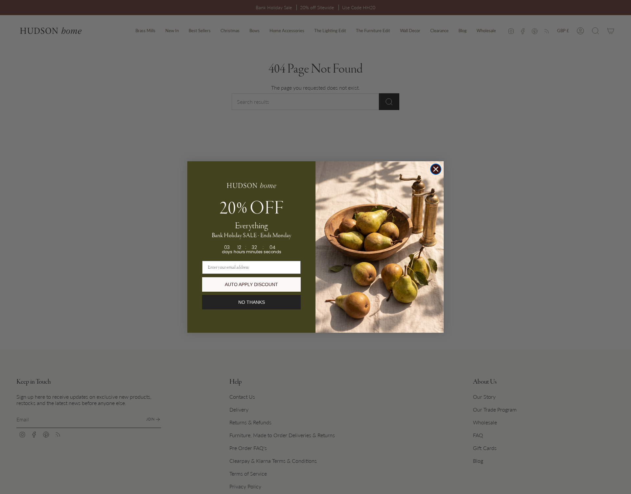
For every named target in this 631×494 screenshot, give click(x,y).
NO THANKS (251, 302)
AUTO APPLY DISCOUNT (251, 284)
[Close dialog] (436, 169)
